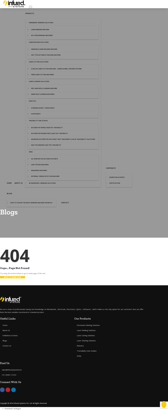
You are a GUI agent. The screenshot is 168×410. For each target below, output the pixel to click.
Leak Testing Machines (40, 165)
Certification (114, 183)
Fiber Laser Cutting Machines (42, 75)
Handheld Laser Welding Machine (44, 49)
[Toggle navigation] (30, 7)
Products (29, 13)
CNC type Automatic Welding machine (46, 55)
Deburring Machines (39, 170)
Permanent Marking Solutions (41, 23)
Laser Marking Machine (40, 30)
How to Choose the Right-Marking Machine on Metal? (31, 203)
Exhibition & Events (117, 177)
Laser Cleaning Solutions (39, 81)
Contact (65, 203)
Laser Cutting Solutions (38, 62)
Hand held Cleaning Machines (42, 94)
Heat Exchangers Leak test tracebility (46, 145)
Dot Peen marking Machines (42, 35)
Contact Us (7, 346)
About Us (18, 183)
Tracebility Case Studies (38, 121)
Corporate (111, 168)
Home (9, 183)
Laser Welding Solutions (39, 42)
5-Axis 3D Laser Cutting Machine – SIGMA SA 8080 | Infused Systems (56, 69)
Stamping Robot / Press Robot (43, 108)
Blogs (9, 193)
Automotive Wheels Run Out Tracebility (47, 128)
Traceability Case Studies (87, 351)
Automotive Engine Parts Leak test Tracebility (49, 133)
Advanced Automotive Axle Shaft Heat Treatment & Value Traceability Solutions (63, 139)
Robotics (32, 101)
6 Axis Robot (36, 114)
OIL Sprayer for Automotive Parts (44, 159)
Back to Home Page (12, 277)
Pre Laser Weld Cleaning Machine (44, 88)
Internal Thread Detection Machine (45, 176)
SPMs (31, 152)
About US (6, 330)
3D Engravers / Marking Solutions (42, 183)
